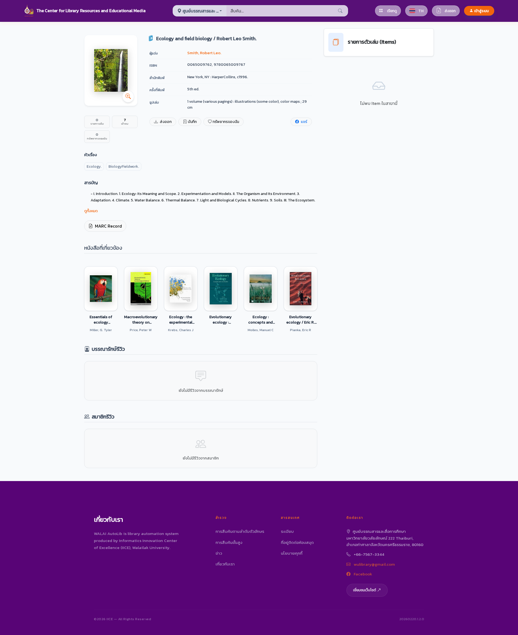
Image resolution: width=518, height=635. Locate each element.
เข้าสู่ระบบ (481, 10)
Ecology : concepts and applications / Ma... (260, 319)
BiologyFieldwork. (123, 166)
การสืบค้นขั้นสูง (229, 542)
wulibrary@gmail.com (374, 564)
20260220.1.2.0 (411, 619)
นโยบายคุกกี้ (291, 553)
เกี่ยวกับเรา (225, 564)
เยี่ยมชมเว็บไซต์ (364, 590)
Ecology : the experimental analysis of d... (180, 319)
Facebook (362, 574)
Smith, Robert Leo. (204, 53)
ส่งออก (165, 122)
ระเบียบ (287, 531)
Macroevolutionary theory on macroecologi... (141, 319)
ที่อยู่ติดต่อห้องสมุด (297, 542)
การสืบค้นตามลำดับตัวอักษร (240, 531)
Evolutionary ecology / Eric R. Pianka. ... (300, 319)
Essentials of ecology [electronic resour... (101, 319)
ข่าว (219, 553)
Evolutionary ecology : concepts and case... (220, 319)
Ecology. (94, 166)
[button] (84, 10)
